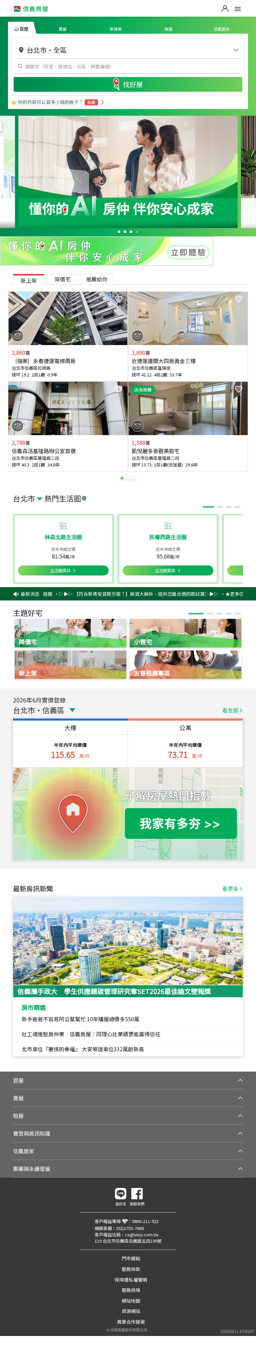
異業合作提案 (131, 1321)
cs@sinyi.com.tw (141, 1234)
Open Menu (238, 9)
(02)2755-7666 (130, 1228)
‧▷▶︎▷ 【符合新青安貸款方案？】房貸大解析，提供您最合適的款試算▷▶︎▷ (121, 593)
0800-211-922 (145, 1221)
